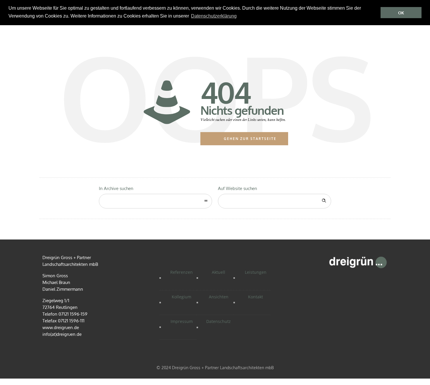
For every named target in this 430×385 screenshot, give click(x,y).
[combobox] (155, 201)
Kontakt (255, 297)
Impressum (182, 321)
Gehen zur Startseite (250, 138)
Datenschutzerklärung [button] (214, 15)
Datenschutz (218, 321)
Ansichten (218, 297)
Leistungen (255, 272)
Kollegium (181, 297)
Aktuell (218, 272)
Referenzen (181, 272)
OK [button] (401, 12)
